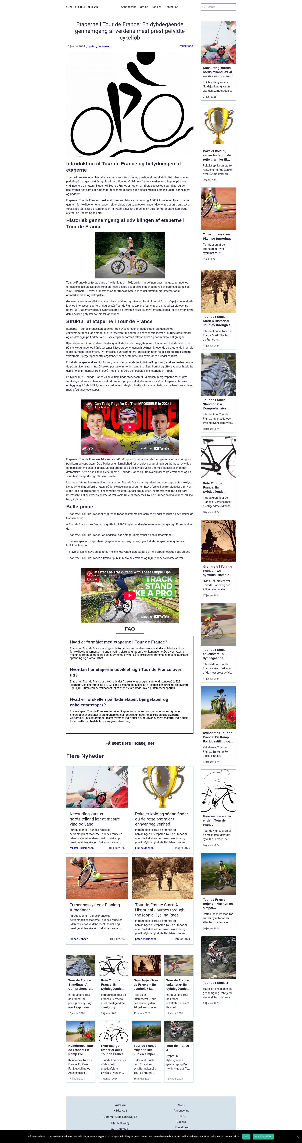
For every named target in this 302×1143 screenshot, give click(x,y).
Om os (144, 7)
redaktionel (186, 46)
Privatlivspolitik (263, 1136)
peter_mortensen (99, 46)
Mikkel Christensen (82, 848)
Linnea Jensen (144, 848)
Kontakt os (171, 7)
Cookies (156, 7)
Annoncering (128, 7)
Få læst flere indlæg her (129, 743)
